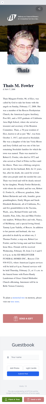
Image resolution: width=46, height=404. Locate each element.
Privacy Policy (16, 393)
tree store (15, 301)
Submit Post (23, 374)
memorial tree (18, 297)
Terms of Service (29, 393)
